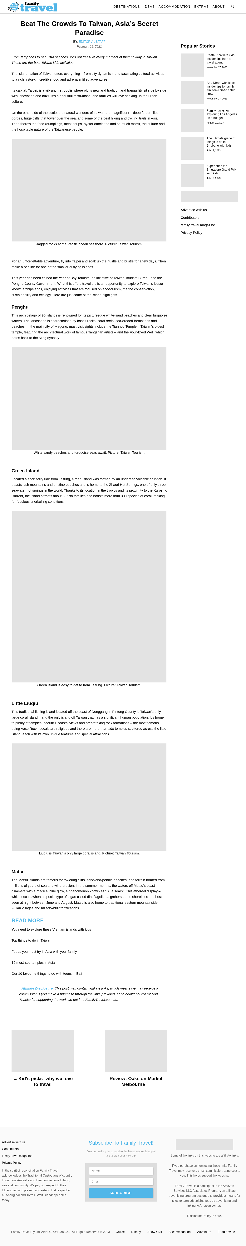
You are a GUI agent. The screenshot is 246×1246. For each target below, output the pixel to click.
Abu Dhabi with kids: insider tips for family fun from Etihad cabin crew (221, 88)
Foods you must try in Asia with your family (44, 952)
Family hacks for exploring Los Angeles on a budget (222, 114)
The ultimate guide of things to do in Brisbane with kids (221, 142)
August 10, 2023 (215, 122)
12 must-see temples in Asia (33, 963)
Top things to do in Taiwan (31, 940)
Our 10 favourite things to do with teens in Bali (47, 973)
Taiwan (48, 74)
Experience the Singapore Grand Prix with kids (221, 169)
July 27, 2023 (214, 150)
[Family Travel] (42, 6)
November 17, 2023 (217, 67)
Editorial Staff (92, 41)
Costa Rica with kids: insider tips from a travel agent (221, 58)
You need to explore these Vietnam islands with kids (51, 929)
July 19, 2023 (214, 178)
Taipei (32, 90)
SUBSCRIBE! (121, 1193)
